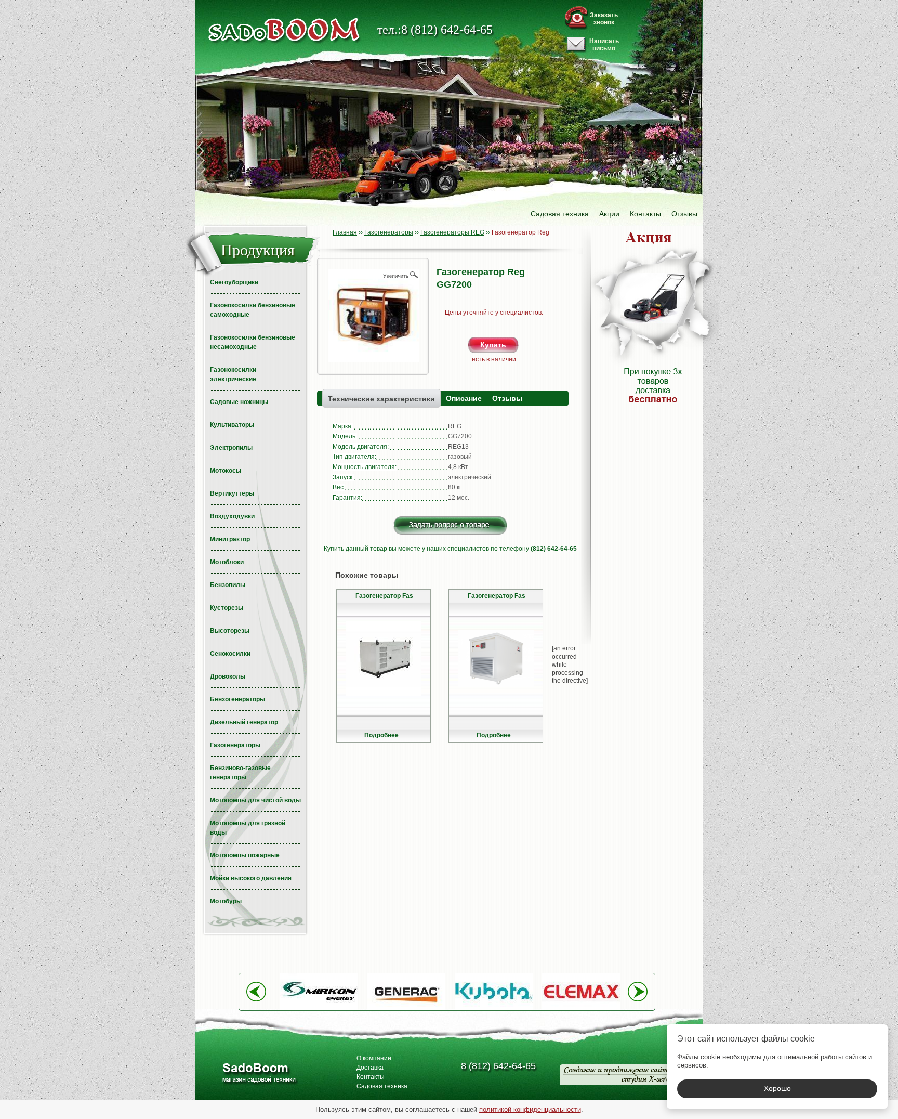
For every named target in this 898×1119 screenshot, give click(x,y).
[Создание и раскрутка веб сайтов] (618, 1074)
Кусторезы (226, 607)
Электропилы (231, 447)
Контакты (645, 214)
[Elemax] (581, 1007)
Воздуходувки (232, 516)
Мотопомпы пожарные (245, 855)
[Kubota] (494, 1007)
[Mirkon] (319, 1007)
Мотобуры (226, 901)
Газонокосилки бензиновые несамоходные (252, 342)
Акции (609, 214)
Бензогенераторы (237, 699)
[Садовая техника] (284, 30)
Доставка (370, 1067)
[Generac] (406, 1007)
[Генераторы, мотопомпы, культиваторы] (258, 1074)
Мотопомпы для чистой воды (255, 800)
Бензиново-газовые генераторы (240, 772)
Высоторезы (229, 630)
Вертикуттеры (232, 493)
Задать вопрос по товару (450, 525)
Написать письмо (604, 44)
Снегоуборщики (234, 282)
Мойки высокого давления (251, 878)
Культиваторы (232, 424)
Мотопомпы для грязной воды (247, 827)
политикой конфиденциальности (530, 1109)
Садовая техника (560, 214)
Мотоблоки (227, 562)
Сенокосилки (230, 653)
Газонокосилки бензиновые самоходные (252, 310)
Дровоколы (227, 676)
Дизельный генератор (244, 722)
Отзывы (684, 214)
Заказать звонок (604, 18)
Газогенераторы (235, 745)
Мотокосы (225, 470)
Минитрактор (230, 539)
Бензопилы (227, 585)
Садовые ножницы (239, 402)
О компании (373, 1058)
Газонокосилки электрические (233, 374)
